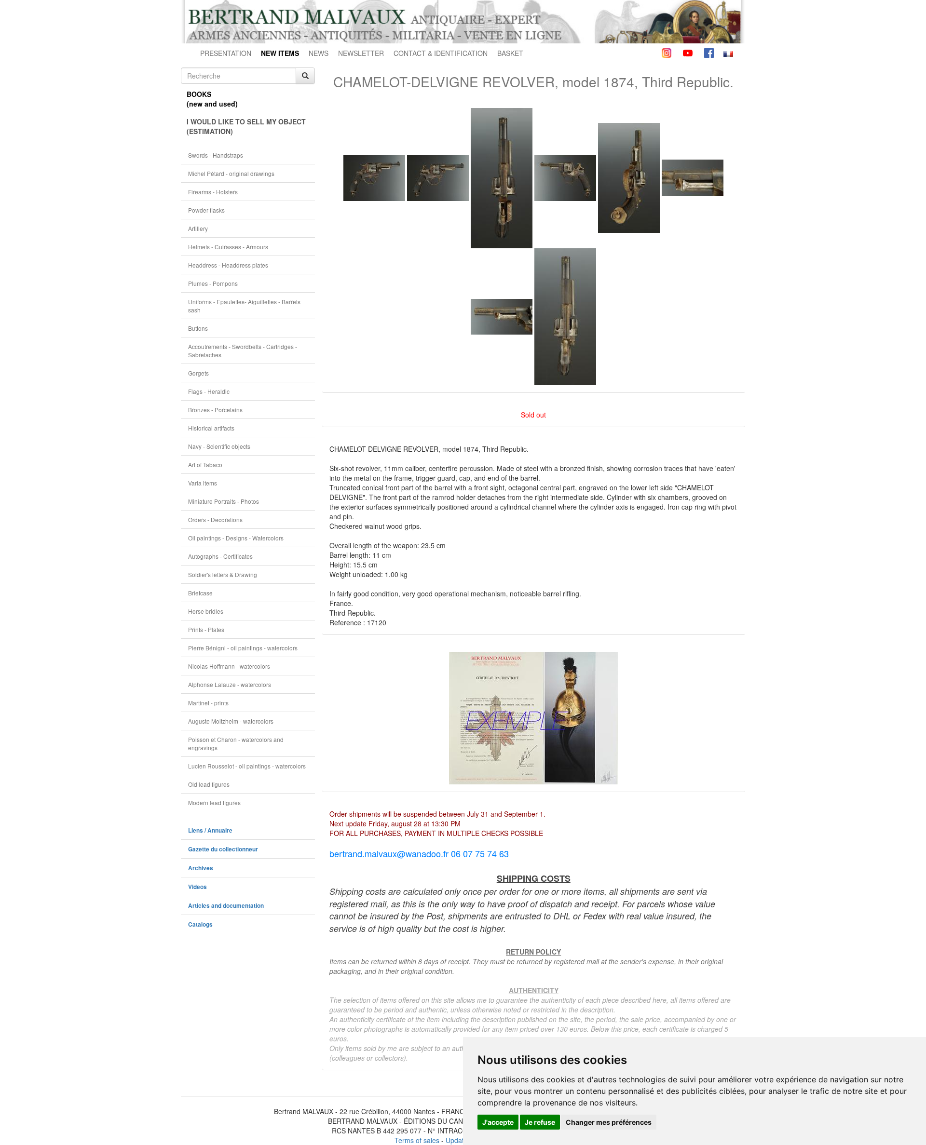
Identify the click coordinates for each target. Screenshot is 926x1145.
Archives (200, 868)
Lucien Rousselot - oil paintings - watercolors (247, 766)
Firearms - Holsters (213, 192)
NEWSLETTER (361, 53)
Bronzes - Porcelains (215, 409)
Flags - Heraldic (209, 391)
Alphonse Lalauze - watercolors (229, 684)
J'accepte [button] (498, 1122)
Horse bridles (205, 611)
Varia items (202, 483)
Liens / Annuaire (210, 830)
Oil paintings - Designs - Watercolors (236, 538)
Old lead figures (209, 784)
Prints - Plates (206, 629)
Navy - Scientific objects (219, 446)
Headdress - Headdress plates (228, 265)
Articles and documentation (226, 906)
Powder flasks (206, 210)
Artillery (198, 228)
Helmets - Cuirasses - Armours (228, 246)
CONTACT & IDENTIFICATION (441, 53)
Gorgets (198, 373)
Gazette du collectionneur (223, 849)
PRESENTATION (225, 53)
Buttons (198, 328)
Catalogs (200, 924)
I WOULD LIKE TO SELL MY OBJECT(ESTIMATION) (246, 126)
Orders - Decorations (215, 519)
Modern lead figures (214, 802)
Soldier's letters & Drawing (222, 574)
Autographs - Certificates (220, 556)
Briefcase (200, 593)
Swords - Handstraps (215, 155)
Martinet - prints (208, 703)
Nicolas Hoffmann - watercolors (229, 666)
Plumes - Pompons (213, 283)
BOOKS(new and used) (212, 98)
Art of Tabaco (205, 464)
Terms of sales (417, 1140)
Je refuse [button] (540, 1122)
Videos (197, 887)
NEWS (318, 53)
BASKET (510, 53)
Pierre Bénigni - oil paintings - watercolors (243, 648)
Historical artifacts (211, 428)
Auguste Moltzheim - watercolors (230, 721)
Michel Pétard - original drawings (231, 173)
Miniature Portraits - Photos (223, 501)
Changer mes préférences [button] (609, 1122)
